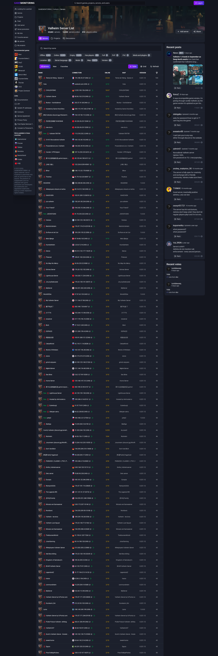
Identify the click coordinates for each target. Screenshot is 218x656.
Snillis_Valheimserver (53, 467)
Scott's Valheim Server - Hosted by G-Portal (57, 634)
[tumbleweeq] (169, 269)
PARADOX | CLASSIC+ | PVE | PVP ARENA (57, 461)
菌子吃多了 (49, 307)
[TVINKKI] (169, 189)
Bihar (47, 171)
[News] (169, 54)
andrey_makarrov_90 (182, 168)
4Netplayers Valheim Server (55, 548)
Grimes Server (50, 269)
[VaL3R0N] (169, 243)
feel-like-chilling (51, 554)
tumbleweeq (176, 268)
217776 (48, 313)
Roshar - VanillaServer (53, 103)
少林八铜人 (49, 164)
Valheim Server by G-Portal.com (56, 597)
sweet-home (50, 640)
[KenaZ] (169, 95)
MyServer (49, 288)
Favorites (64, 66)
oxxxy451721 (179, 205)
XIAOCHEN (49, 195)
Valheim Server (51, 96)
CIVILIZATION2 (51, 90)
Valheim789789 (54, 133)
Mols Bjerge (50, 239)
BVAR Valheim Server (53, 566)
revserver (49, 319)
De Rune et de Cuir (52, 232)
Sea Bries (49, 374)
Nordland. (49, 510)
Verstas (48, 220)
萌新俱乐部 (49, 337)
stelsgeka (177, 114)
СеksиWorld (50, 344)
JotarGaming (50, 541)
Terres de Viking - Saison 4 (55, 78)
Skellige (48, 424)
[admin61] (169, 149)
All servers (45, 66)
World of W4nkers (52, 350)
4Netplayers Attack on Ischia (55, 189)
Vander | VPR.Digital (53, 152)
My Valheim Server (52, 300)
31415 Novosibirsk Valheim (55, 140)
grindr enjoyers (51, 362)
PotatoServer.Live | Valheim (55, 146)
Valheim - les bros (52, 517)
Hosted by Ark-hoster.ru (57, 399)
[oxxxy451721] (169, 206)
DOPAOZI (49, 331)
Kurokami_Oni (51, 603)
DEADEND (46, 183)
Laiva (45, 609)
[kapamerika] (169, 226)
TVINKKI (177, 188)
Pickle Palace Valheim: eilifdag (56, 622)
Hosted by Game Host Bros (55, 109)
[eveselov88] (169, 132)
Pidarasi (49, 257)
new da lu (49, 127)
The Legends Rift (51, 492)
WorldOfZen (47, 294)
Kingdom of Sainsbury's (54, 560)
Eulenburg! (53, 405)
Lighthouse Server (52, 276)
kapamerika (178, 225)
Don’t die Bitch (51, 449)
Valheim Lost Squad (53, 523)
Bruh (47, 325)
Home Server (50, 381)
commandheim (51, 585)
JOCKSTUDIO (51, 214)
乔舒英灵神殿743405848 (54, 121)
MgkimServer (50, 368)
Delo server (49, 473)
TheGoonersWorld (52, 535)
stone (48, 356)
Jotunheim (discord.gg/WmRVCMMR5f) (57, 442)
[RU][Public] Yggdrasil (50, 455)
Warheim (49, 436)
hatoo (48, 578)
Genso (48, 251)
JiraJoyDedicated (52, 282)
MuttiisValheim (51, 226)
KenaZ (176, 94)
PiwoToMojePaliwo (52, 653)
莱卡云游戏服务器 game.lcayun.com (57, 158)
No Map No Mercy (52, 263)
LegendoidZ (50, 572)
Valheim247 (50, 628)
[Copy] (90, 78)
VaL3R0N (177, 243)
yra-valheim (50, 201)
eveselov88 (178, 131)
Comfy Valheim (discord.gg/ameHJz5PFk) (56, 430)
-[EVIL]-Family (50, 498)
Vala (45, 84)
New (55, 66)
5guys (48, 646)
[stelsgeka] (169, 115)
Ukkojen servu (54, 412)
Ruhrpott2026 (50, 486)
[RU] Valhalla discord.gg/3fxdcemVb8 (56, 115)
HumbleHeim (50, 245)
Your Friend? (50, 208)
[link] (185, 70)
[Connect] (92, 77)
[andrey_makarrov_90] (169, 169)
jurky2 (49, 418)
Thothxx (48, 177)
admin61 (177, 149)
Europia (48, 480)
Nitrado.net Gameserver (54, 504)
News (175, 53)
